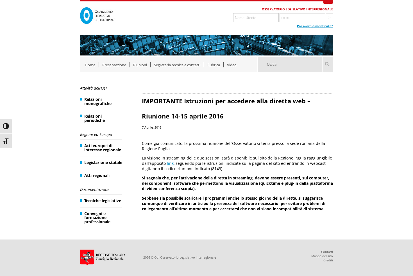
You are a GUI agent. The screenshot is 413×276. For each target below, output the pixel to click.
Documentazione (94, 189)
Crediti (328, 260)
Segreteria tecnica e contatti (177, 64)
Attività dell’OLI (93, 88)
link (170, 163)
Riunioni (140, 64)
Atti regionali (97, 175)
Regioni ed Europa (96, 134)
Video (232, 64)
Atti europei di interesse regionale (102, 147)
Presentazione (114, 64)
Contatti (327, 252)
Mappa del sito (322, 256)
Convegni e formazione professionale (97, 217)
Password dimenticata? (315, 26)
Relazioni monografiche (98, 101)
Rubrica (213, 64)
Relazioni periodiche (94, 118)
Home (90, 64)
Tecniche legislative (102, 200)
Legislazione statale (103, 162)
